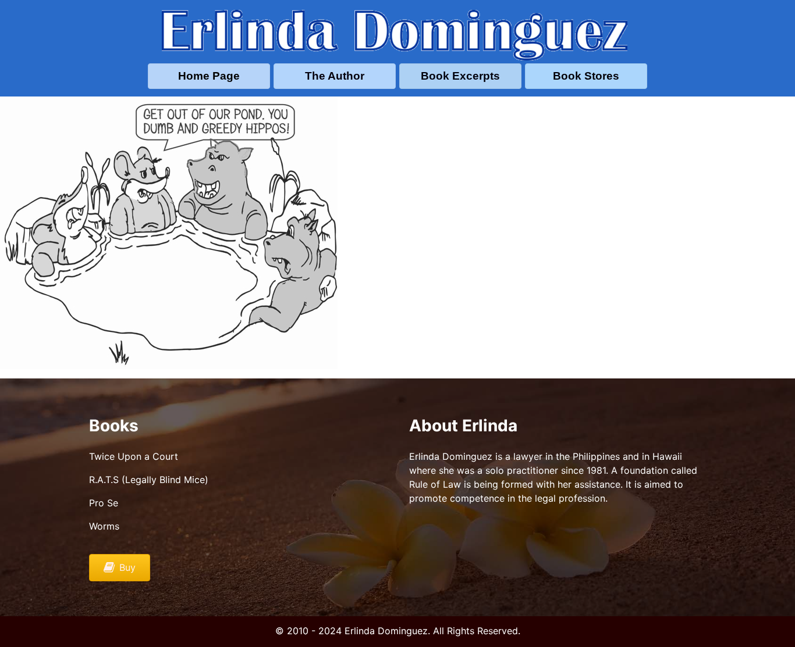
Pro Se (103, 503)
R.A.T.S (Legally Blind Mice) (148, 479)
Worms (104, 526)
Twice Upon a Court (133, 456)
